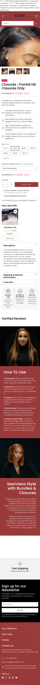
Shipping (15, 200)
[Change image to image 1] (5, 71)
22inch (24, 153)
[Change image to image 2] (12, 71)
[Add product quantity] (11, 184)
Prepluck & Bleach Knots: (17, 164)
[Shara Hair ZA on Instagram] (9, 677)
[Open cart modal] (36, 16)
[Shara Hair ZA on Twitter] (6, 677)
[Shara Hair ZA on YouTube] (16, 677)
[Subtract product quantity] (4, 184)
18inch (6, 153)
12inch (15, 148)
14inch (24, 148)
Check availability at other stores (15, 196)
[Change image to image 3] (19, 71)
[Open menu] (3, 16)
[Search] (36, 23)
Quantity (5, 180)
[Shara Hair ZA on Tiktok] (13, 677)
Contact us (32, 303)
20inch (15, 153)
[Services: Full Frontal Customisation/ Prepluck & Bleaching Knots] (10, 217)
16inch (33, 148)
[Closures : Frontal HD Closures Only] (20, 47)
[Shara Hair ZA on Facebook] (2, 677)
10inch (6, 148)
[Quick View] (15, 211)
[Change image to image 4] (26, 71)
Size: (6, 144)
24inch (6, 158)
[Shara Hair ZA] (20, 16)
